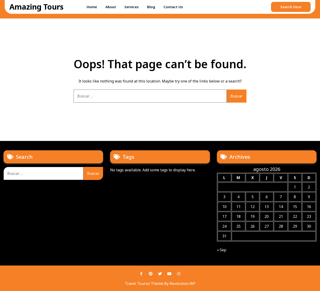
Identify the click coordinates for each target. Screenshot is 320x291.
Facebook (141, 273)
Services (131, 6)
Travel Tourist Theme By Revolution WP (160, 283)
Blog (151, 6)
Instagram (178, 273)
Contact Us (173, 6)
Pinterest (150, 273)
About (110, 6)
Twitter (160, 273)
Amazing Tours (36, 7)
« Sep (221, 249)
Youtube (169, 273)
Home (92, 6)
